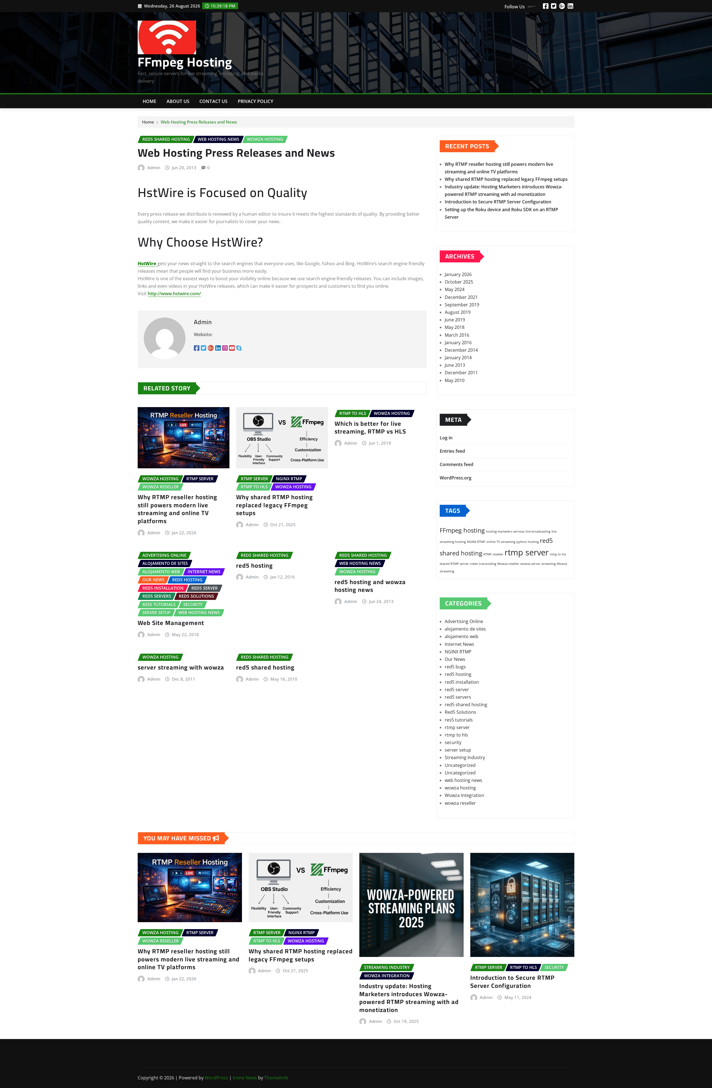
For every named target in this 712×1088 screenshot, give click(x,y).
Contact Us (213, 101)
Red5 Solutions (460, 712)
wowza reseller (460, 803)
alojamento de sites (465, 629)
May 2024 (454, 289)
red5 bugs (455, 667)
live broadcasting (538, 531)
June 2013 (455, 365)
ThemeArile (276, 1078)
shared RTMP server (454, 564)
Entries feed (452, 451)
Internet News (459, 644)
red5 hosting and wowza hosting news (370, 586)
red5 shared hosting (265, 667)
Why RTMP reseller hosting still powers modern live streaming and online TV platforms (177, 509)
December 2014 (461, 350)
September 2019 (462, 305)
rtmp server (527, 552)
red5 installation (462, 682)
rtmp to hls (558, 554)
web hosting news (463, 780)
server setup (458, 750)
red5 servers (458, 697)
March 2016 (457, 335)
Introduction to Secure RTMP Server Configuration (498, 202)
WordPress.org (455, 478)
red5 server (457, 689)
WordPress (216, 1078)
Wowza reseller (508, 564)
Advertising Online (464, 621)
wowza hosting (460, 788)
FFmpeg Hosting (185, 62)
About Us (178, 101)
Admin (153, 167)
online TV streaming (500, 542)
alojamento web (461, 636)
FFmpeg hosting (462, 530)
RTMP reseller (493, 554)
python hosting (527, 542)
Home (150, 101)
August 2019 (458, 312)
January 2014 (458, 358)
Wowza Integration (464, 795)
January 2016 (458, 342)
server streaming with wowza (181, 667)
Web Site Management (171, 623)
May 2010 (454, 380)
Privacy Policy (255, 101)
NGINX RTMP (476, 542)
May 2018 (454, 327)
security (453, 742)
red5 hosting (254, 565)
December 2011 (461, 373)
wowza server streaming (538, 564)
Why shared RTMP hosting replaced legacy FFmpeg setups (274, 505)
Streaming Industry (465, 757)
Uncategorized (460, 765)
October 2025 (459, 282)
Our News (455, 659)
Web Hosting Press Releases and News (199, 122)
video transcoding (483, 564)
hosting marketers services (505, 531)
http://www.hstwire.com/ (174, 294)
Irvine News (245, 1078)
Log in (446, 438)
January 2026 (458, 274)
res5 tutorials (459, 720)
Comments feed (456, 464)
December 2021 (461, 297)
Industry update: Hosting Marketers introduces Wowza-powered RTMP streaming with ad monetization (409, 998)
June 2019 (455, 320)
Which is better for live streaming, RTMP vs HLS (370, 427)
